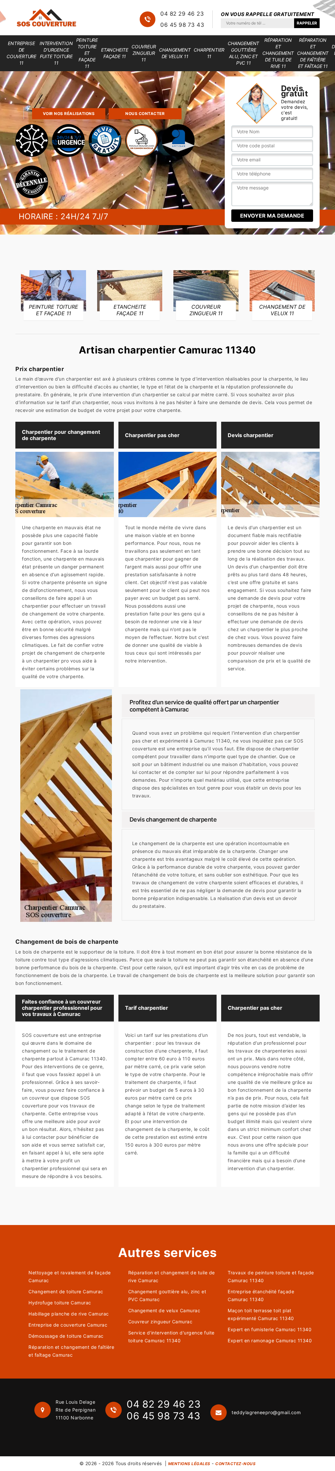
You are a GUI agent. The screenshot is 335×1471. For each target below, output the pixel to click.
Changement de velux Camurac (164, 1310)
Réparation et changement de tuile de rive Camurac (171, 1276)
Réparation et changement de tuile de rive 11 (278, 53)
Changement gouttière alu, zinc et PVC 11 (243, 53)
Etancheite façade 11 (114, 53)
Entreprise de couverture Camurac (67, 1325)
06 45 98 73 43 (182, 25)
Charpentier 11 (209, 53)
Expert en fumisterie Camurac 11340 (269, 1329)
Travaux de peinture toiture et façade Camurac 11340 (271, 1276)
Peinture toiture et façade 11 (87, 53)
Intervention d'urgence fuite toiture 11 (56, 53)
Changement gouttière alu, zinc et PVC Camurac (167, 1295)
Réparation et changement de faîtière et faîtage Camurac (71, 1351)
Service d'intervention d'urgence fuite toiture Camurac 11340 (171, 1336)
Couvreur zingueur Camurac (160, 1321)
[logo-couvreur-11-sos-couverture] (46, 17)
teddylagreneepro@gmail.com (266, 1412)
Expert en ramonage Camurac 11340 (270, 1340)
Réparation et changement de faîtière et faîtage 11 (312, 53)
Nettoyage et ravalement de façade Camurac (69, 1276)
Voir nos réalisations (69, 113)
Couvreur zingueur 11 (144, 53)
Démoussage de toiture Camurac (66, 1336)
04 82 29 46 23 (182, 13)
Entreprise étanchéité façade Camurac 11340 (261, 1295)
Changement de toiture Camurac (65, 1291)
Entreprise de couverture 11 (21, 53)
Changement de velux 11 (174, 53)
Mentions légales (189, 1463)
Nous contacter (145, 113)
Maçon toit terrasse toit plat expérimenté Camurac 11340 (261, 1314)
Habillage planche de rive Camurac (68, 1313)
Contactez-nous (235, 1463)
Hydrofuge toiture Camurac (59, 1302)
